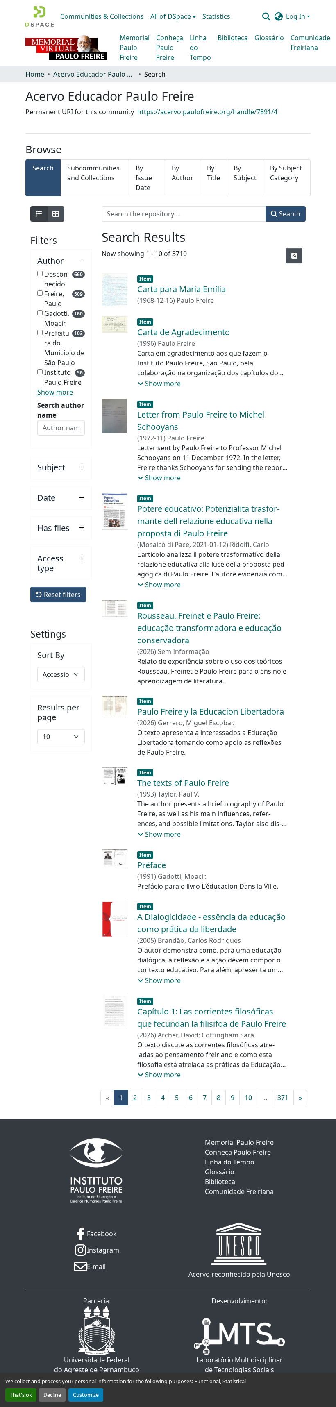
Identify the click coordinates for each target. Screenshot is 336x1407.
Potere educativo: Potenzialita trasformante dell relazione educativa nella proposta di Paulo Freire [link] (208, 521)
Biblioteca (233, 37)
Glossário (269, 37)
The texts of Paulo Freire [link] (183, 782)
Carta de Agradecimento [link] (183, 332)
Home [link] (34, 74)
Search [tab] (43, 167)
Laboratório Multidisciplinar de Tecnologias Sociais (239, 1364)
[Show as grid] (55, 214)
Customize (86, 1394)
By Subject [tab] (245, 172)
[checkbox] (40, 273)
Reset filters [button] (61, 594)
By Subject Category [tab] (286, 172)
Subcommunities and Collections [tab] (93, 172)
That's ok (21, 1394)
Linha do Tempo (200, 47)
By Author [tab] (182, 172)
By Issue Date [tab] (144, 177)
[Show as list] (39, 214)
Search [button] (288, 213)
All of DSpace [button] (170, 16)
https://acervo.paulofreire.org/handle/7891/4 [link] (207, 111)
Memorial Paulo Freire (135, 47)
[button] (39, 16)
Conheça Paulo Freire (169, 47)
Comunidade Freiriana (310, 42)
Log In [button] (296, 16)
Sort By (50, 655)
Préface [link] (151, 865)
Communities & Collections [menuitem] (102, 16)
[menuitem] (173, 16)
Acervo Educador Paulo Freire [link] (94, 74)
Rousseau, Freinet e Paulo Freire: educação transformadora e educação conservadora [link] (209, 628)
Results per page (58, 712)
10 (248, 1097)
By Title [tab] (213, 172)
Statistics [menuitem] (216, 16)
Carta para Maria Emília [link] (181, 289)
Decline (52, 1394)
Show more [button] (55, 392)
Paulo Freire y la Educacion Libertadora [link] (210, 711)
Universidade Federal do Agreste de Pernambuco (96, 1364)
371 (282, 1097)
